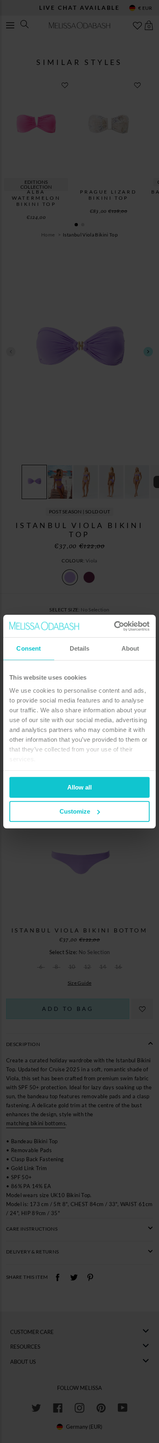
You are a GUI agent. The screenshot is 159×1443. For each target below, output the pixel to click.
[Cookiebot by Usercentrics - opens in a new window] (114, 626)
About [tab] (130, 648)
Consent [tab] (28, 648)
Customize (75, 811)
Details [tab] (80, 648)
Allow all (79, 787)
